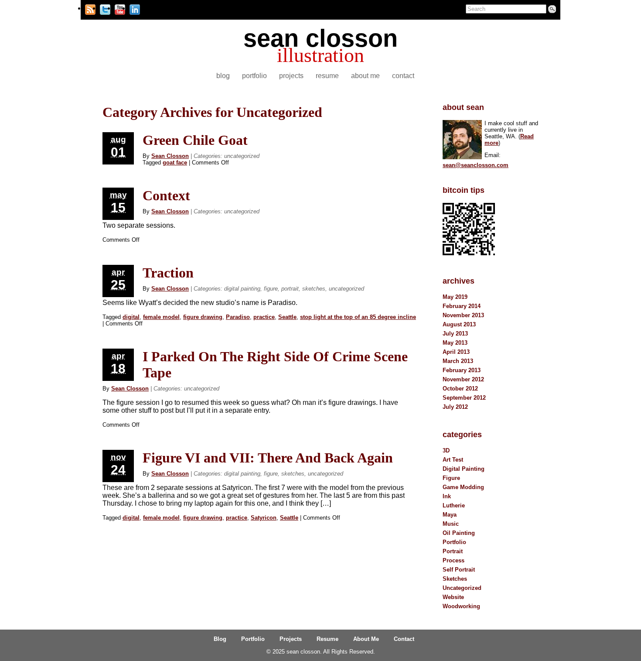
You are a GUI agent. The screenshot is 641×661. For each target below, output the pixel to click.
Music (451, 524)
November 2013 (463, 315)
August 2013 (459, 324)
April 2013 (456, 352)
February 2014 (462, 306)
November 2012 (463, 379)
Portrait (290, 288)
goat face (175, 162)
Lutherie (454, 505)
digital (131, 317)
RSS (90, 8)
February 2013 (462, 370)
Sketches (313, 288)
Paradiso (238, 317)
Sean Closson (170, 156)
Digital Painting (242, 288)
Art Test (453, 459)
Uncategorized (241, 156)
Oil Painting (459, 533)
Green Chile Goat (195, 140)
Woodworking (461, 606)
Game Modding (463, 487)
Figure (271, 288)
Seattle (287, 317)
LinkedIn (135, 8)
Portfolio (254, 75)
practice (264, 317)
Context (166, 195)
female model (161, 317)
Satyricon (263, 517)
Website (453, 597)
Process (453, 560)
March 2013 (458, 361)
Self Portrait (459, 569)
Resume (327, 75)
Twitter (105, 8)
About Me (365, 75)
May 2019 (455, 297)
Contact (403, 75)
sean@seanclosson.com (475, 165)
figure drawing (202, 317)
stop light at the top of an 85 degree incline (358, 317)
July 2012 (455, 407)
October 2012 (460, 388)
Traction (168, 273)
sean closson (320, 38)
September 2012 (464, 397)
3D (446, 450)
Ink (447, 496)
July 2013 (455, 333)
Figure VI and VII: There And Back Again (268, 458)
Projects (291, 75)
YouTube (120, 8)
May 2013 (455, 342)
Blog (223, 75)
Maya (450, 514)
